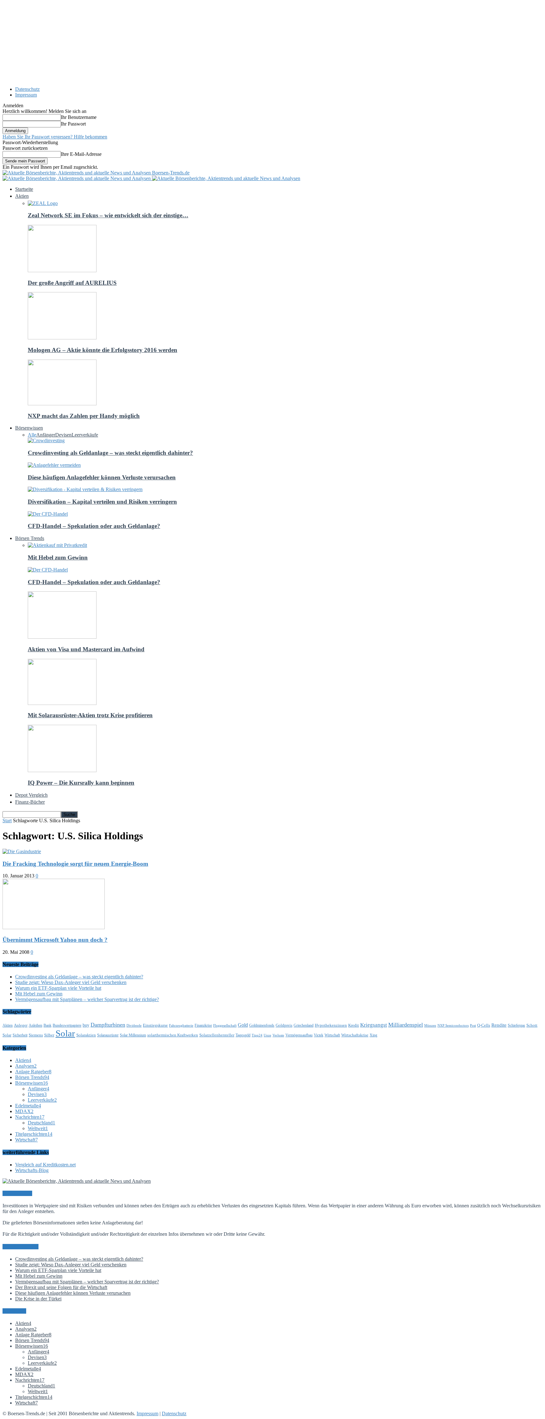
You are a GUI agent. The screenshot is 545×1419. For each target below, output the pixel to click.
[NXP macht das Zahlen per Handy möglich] (62, 403)
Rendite (499, 1025)
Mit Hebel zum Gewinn (58, 557)
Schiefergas (516, 1025)
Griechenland (304, 1025)
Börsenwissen (31, 1083)
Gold (243, 1025)
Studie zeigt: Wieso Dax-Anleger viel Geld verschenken (70, 982)
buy (86, 1025)
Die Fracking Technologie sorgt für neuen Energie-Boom (75, 863)
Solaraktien (86, 1035)
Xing (373, 1035)
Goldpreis (284, 1025)
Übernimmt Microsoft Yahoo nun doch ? (55, 939)
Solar (65, 1033)
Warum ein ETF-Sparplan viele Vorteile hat (58, 988)
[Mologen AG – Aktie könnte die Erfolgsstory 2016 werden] (62, 337)
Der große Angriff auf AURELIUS (72, 282)
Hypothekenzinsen (331, 1025)
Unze (267, 1035)
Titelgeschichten (33, 1134)
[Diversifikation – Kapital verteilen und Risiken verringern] (85, 489)
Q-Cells (483, 1025)
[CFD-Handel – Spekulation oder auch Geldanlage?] (48, 514)
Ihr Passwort (73, 123)
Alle (32, 434)
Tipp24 (257, 1035)
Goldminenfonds (261, 1025)
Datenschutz (27, 89)
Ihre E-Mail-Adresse (81, 154)
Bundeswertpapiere (67, 1025)
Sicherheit (20, 1035)
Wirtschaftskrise (354, 1035)
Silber (49, 1035)
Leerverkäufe (85, 434)
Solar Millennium (133, 1035)
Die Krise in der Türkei (38, 1298)
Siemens (36, 1035)
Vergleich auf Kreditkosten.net (45, 1164)
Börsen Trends (32, 1077)
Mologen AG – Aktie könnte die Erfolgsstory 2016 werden (102, 350)
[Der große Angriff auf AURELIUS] (62, 270)
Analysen (26, 1066)
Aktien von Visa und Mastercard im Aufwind (86, 649)
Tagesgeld (243, 1035)
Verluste (278, 1035)
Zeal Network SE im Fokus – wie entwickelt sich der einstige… (108, 215)
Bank (47, 1025)
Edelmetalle (28, 1105)
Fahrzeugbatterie (181, 1025)
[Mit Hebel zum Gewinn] (57, 545)
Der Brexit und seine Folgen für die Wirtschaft (61, 1287)
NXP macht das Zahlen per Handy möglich (84, 416)
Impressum (26, 94)
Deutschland (41, 1122)
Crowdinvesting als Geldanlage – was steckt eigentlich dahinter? (110, 452)
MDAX (24, 1111)
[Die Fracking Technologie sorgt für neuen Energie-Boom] (22, 851)
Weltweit (38, 1128)
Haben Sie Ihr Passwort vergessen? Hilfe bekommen (55, 136)
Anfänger (45, 434)
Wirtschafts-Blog (32, 1170)
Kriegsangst (373, 1025)
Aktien (8, 1025)
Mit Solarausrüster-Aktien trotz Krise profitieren (90, 715)
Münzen (430, 1025)
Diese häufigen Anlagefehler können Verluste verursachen (102, 477)
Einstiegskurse (155, 1025)
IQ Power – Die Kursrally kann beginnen (81, 782)
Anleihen (35, 1025)
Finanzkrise (203, 1025)
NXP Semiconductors (453, 1025)
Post (473, 1025)
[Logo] (77, 178)
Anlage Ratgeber (33, 1071)
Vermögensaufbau (299, 1035)
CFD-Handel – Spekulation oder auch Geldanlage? (94, 526)
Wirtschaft (332, 1035)
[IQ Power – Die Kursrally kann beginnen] (62, 770)
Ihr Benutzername (79, 117)
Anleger (20, 1025)
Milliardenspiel (405, 1025)
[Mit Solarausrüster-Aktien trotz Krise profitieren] (62, 703)
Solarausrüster (108, 1035)
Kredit (353, 1025)
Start (7, 820)
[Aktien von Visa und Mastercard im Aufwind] (62, 637)
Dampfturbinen (108, 1025)
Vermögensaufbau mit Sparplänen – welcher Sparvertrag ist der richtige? (87, 999)
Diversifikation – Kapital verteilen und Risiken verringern (102, 501)
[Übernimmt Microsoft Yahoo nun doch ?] (54, 927)
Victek (318, 1035)
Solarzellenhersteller (216, 1035)
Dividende (134, 1025)
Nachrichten (29, 1117)
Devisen (63, 434)
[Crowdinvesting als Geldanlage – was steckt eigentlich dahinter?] (46, 440)
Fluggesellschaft (225, 1025)
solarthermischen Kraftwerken (172, 1035)
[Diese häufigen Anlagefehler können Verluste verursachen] (54, 465)
